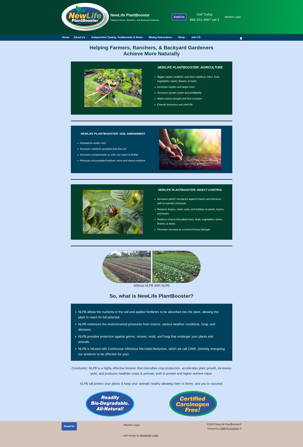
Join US (196, 37)
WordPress (89, 443)
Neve (65, 443)
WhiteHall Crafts (149, 435)
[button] (86, 37)
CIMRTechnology (229, 428)
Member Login (233, 17)
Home (65, 37)
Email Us (179, 17)
